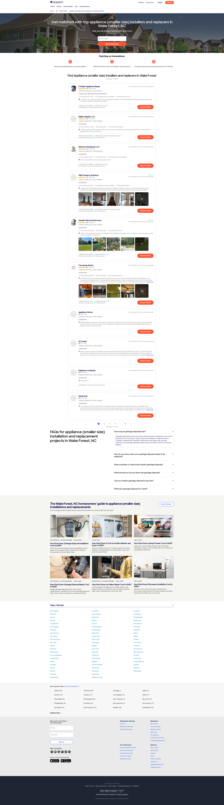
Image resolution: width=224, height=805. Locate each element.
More (76, 6)
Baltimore (95, 617)
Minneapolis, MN (89, 699)
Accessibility (120, 791)
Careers (152, 753)
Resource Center (155, 729)
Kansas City (96, 636)
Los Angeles (54, 627)
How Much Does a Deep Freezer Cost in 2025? (153, 543)
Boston (94, 620)
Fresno (52, 620)
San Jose (53, 642)
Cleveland (95, 671)
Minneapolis (96, 630)
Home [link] (52, 11)
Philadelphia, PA (60, 703)
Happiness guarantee (157, 764)
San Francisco (55, 639)
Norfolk (136, 655)
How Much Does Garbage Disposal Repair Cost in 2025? (69, 585)
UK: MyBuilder (135, 786)
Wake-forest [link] (63, 11)
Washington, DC (148, 707)
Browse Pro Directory (126, 726)
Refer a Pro (153, 732)
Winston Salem (97, 665)
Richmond (137, 658)
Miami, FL (145, 695)
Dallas (136, 636)
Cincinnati (95, 668)
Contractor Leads (125, 756)
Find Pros (123, 724)
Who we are (154, 750)
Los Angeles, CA (119, 695)
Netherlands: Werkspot (124, 786)
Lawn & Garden (68, 6)
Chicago (53, 674)
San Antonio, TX (148, 703)
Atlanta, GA (58, 691)
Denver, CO (58, 695)
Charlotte (95, 655)
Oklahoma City (97, 677)
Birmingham (54, 611)
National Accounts (125, 759)
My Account (154, 724)
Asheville (95, 652)
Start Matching (112, 44)
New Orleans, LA (119, 699)
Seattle (136, 665)
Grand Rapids (97, 627)
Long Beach (54, 624)
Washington (54, 652)
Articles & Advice (84, 6)
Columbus (95, 674)
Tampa (52, 668)
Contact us (153, 761)
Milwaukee (137, 671)
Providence (138, 624)
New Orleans (96, 614)
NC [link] (57, 11)
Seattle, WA (117, 707)
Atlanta (52, 671)
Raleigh (94, 661)
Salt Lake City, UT (119, 703)
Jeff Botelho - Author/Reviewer (61, 540)
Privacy (102, 791)
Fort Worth (137, 642)
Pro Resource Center (126, 753)
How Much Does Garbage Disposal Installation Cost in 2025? (69, 544)
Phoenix (53, 614)
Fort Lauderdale (56, 655)
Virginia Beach (139, 661)
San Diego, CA (59, 707)
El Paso (136, 639)
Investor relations (155, 759)
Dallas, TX (145, 691)
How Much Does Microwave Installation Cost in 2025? (153, 585)
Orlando (53, 665)
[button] (85, 199)
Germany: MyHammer (101, 786)
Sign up (61, 742)
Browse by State (72, 686)
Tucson (52, 617)
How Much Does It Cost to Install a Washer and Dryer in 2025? (111, 544)
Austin (136, 633)
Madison (137, 668)
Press (152, 756)
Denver (52, 646)
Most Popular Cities (57, 686)
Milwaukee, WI (59, 699)
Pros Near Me (154, 735)
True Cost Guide (155, 726)
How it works (154, 747)
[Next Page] (131, 424)
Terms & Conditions (122, 794)
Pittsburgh (137, 620)
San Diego (53, 636)
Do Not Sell (113, 791)
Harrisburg (137, 614)
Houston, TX (88, 695)
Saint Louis (95, 639)
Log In (160, 2)
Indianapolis (54, 677)
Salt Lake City (138, 652)
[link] (112, 88)
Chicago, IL (117, 691)
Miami (52, 661)
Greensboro (96, 658)
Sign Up (169, 2)
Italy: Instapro (112, 786)
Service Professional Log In (128, 747)
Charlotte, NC (89, 691)
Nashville (137, 630)
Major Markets (57, 605)
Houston (137, 646)
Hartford (53, 649)
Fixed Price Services (126, 729)
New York (95, 649)
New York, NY (147, 699)
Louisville (95, 611)
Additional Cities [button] (55, 713)
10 (125, 424)
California (107, 791)
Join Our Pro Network (126, 750)
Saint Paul (95, 633)
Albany (94, 646)
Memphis (137, 627)
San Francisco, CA (90, 707)
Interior (52, 6)
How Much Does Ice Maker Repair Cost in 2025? (111, 584)
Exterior (59, 6)
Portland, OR (88, 703)
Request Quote (145, 107)
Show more (150, 282)
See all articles (166, 504)
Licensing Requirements (157, 740)
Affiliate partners (155, 767)
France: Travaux (89, 786)
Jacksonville (54, 658)
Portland (137, 611)
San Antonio (138, 649)
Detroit (94, 624)
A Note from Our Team (157, 738)
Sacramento (54, 633)
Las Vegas (95, 642)
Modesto (53, 630)
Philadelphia (138, 617)
